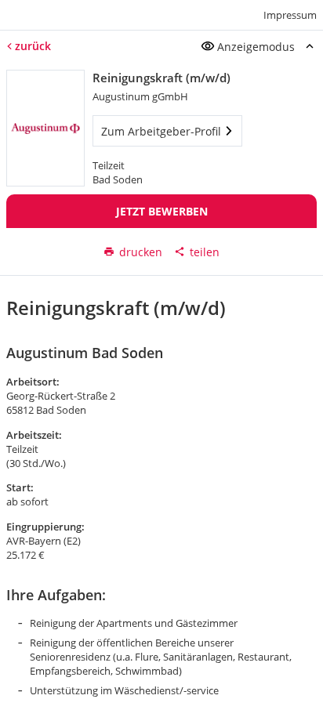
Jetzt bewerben (162, 211)
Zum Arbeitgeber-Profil (161, 131)
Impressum (290, 15)
